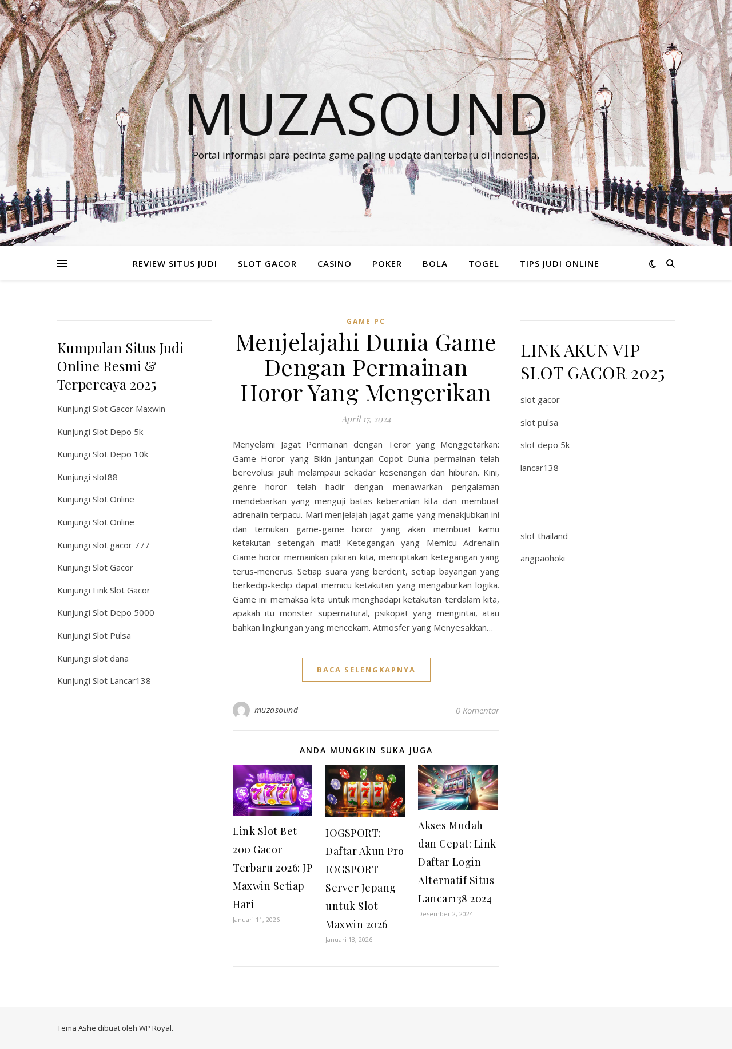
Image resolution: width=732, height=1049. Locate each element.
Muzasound (366, 112)
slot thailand (544, 535)
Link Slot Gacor (121, 590)
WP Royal (155, 1028)
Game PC (366, 321)
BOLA (435, 263)
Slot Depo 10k (120, 454)
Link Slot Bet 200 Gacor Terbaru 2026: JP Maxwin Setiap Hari (272, 867)
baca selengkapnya (366, 669)
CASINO (334, 263)
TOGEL (483, 263)
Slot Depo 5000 (123, 612)
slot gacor (540, 399)
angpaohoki (542, 558)
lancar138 (539, 467)
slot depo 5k (545, 444)
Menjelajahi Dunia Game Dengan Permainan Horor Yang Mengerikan (366, 366)
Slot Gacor (113, 567)
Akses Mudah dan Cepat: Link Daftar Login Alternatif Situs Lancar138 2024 (457, 861)
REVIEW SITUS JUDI (175, 263)
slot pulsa (539, 422)
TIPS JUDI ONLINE (559, 263)
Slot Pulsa (112, 635)
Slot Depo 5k (118, 431)
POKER (387, 263)
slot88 (105, 476)
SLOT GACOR (267, 263)
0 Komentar (477, 710)
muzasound (276, 709)
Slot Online (113, 499)
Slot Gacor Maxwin (129, 408)
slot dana (111, 658)
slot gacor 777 (121, 545)
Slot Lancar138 (122, 680)
